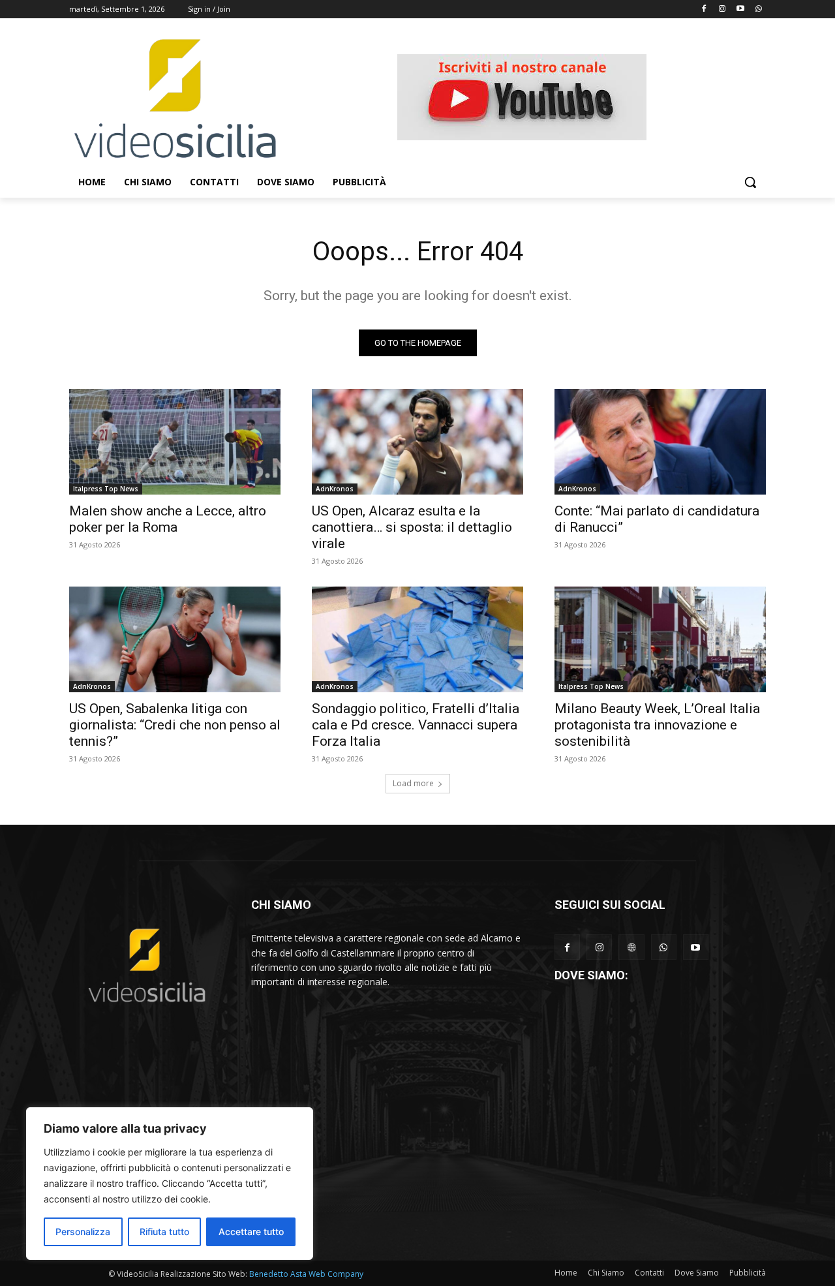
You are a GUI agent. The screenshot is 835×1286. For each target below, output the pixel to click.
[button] (750, 182)
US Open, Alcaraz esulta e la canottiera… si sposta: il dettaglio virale (412, 527)
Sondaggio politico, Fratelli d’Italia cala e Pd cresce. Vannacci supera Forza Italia (415, 725)
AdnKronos (335, 488)
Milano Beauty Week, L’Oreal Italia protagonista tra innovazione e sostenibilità (657, 725)
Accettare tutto (251, 1231)
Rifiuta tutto (164, 1231)
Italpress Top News (105, 488)
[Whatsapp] (758, 9)
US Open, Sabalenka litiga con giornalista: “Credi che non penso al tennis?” (175, 725)
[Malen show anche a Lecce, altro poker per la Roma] (175, 442)
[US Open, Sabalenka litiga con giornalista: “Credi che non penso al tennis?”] (175, 639)
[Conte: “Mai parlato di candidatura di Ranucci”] (660, 442)
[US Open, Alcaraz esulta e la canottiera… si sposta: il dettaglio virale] (417, 442)
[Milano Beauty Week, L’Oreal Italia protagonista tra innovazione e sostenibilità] (660, 639)
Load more (413, 783)
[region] (169, 1183)
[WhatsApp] (663, 947)
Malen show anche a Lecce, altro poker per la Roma (167, 519)
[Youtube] (740, 9)
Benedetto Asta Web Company (306, 1273)
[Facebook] (704, 9)
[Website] (631, 947)
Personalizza (82, 1231)
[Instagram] (722, 9)
